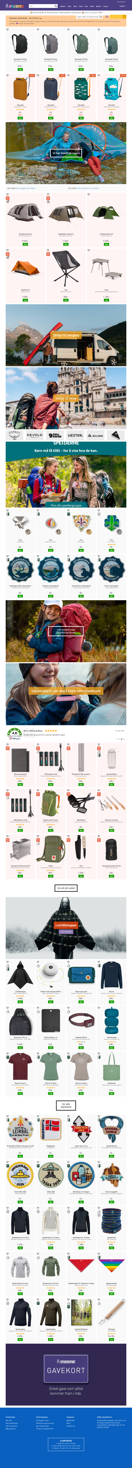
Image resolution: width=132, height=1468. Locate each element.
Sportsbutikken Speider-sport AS (109, 1420)
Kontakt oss (71, 1426)
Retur (69, 1423)
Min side (9, 1420)
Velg (111, 1002)
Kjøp (20, 69)
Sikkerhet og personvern (45, 1423)
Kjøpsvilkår (71, 1420)
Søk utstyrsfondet (42, 1426)
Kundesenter (121, 2)
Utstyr (69, 6)
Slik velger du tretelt (25, 188)
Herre (81, 6)
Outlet (92, 6)
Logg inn (122, 6)
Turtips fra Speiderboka (44, 1429)
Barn (86, 6)
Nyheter (98, 6)
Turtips (105, 6)
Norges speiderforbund (107, 1423)
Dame (75, 6)
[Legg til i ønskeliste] (7, 29)
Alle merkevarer (11, 1426)
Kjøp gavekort (11, 1429)
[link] (66, 734)
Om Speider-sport (42, 1420)
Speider (62, 6)
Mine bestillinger (12, 1423)
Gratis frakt (88, 12)
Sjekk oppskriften (66, 698)
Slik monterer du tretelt (88, 188)
